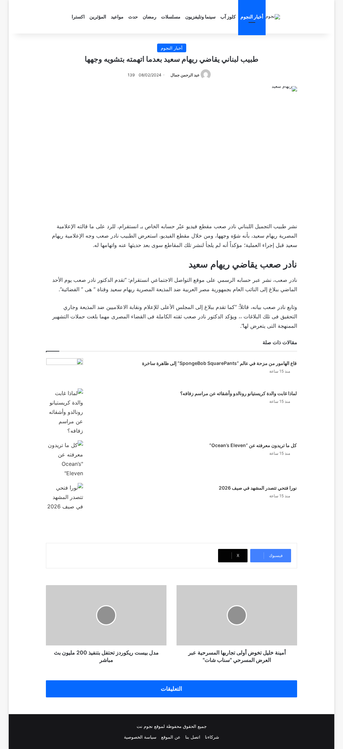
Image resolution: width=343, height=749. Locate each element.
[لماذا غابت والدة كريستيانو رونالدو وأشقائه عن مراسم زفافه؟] (64, 411)
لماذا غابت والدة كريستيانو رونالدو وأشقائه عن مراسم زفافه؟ (238, 393)
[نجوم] (273, 16)
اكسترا (78, 16)
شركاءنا (212, 737)
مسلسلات (171, 16)
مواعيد (117, 16)
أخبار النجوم (252, 16)
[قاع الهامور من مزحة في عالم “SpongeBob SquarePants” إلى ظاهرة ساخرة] (64, 370)
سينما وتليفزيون (200, 16)
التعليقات (171, 688)
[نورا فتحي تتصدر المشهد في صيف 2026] (64, 497)
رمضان (149, 16)
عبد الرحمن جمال (185, 74)
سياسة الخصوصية (140, 737)
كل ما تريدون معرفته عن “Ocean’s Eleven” (253, 445)
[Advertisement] (171, 155)
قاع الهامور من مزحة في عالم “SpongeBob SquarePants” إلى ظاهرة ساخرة (219, 363)
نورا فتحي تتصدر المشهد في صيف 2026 (258, 488)
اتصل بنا (192, 737)
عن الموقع (171, 737)
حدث (133, 16)
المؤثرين (97, 16)
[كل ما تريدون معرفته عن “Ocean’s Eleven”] (64, 459)
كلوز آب (228, 16)
